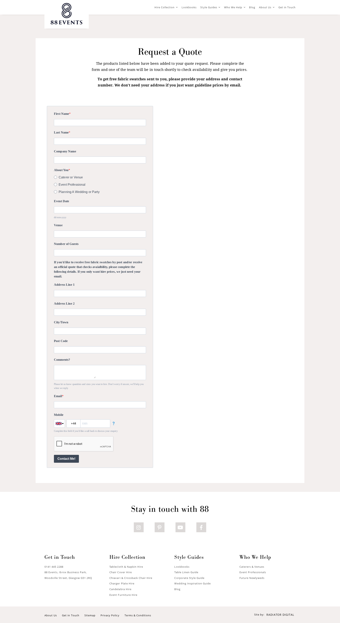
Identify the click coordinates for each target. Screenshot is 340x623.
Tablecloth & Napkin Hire (126, 566)
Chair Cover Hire (120, 572)
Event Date (61, 201)
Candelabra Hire (120, 589)
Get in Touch (287, 7)
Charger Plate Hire (121, 583)
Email (58, 396)
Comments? (62, 359)
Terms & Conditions (138, 615)
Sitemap (89, 615)
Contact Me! (66, 458)
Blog (252, 7)
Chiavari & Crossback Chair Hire (130, 578)
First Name (61, 113)
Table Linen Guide (186, 572)
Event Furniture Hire (123, 595)
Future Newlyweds (252, 578)
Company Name (65, 151)
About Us (265, 7)
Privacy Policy (110, 615)
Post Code (61, 341)
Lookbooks (189, 7)
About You (61, 170)
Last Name (61, 132)
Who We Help (233, 7)
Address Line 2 (64, 303)
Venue (58, 225)
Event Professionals (252, 572)
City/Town (61, 322)
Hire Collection (164, 7)
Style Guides (208, 7)
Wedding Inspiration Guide (192, 583)
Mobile (58, 414)
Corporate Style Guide (189, 578)
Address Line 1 (64, 284)
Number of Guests (66, 244)
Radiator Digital (280, 615)
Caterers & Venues (251, 566)
